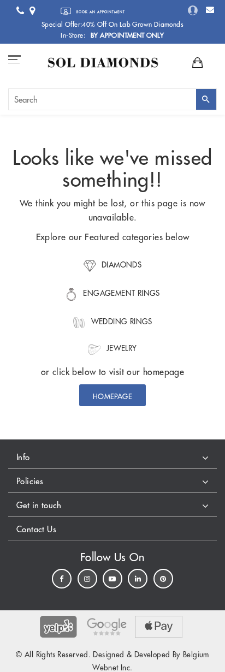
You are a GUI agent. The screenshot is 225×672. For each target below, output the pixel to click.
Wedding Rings (120, 321)
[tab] (112, 458)
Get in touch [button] (39, 505)
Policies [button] (29, 481)
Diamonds (120, 265)
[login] (193, 10)
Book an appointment (100, 12)
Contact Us (36, 529)
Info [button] (23, 457)
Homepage (112, 396)
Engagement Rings (120, 293)
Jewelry (120, 348)
